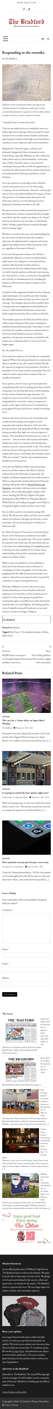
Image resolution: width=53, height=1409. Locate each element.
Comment (7, 909)
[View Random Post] (42, 39)
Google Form (18, 1351)
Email (5, 963)
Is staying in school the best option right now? (25, 792)
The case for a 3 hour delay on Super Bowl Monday (23, 722)
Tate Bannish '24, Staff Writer (12, 866)
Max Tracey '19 (16, 631)
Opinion (16, 627)
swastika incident (32, 631)
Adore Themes (11, 1404)
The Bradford (11, 58)
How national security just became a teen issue (25, 862)
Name (5, 949)
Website (5, 978)
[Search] (48, 39)
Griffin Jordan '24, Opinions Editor (15, 797)
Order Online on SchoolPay (14, 1392)
